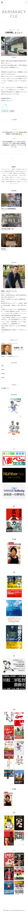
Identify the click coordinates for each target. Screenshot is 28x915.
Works (2, 377)
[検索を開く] (26, 2)
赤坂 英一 (14, 167)
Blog (18, 29)
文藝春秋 (12, 111)
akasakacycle (14, 13)
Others (3, 369)
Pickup (3, 373)
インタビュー (5, 111)
